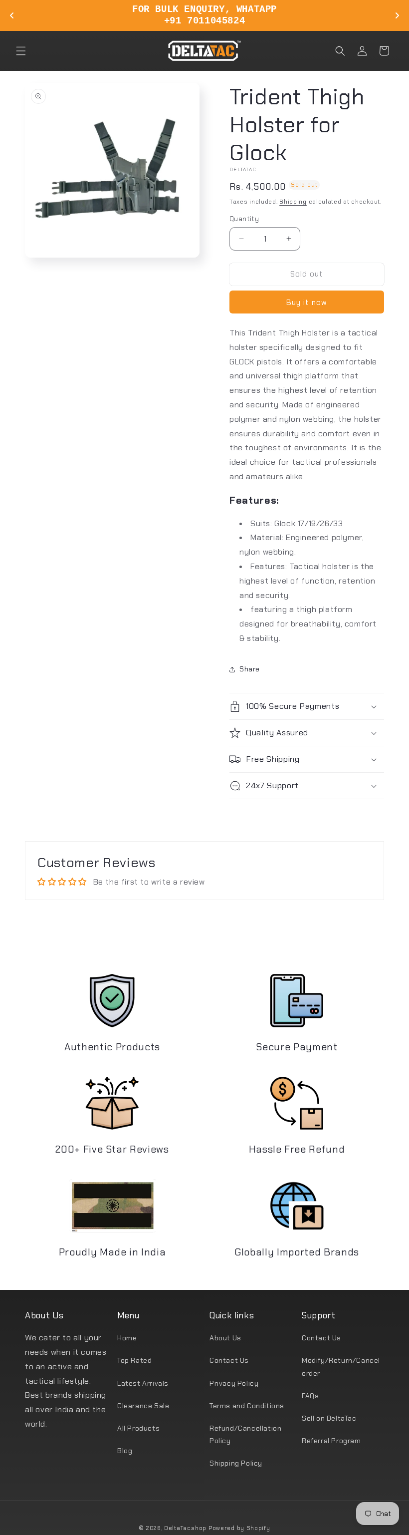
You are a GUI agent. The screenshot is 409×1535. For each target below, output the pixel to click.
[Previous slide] (12, 15)
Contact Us (229, 1360)
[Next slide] (397, 15)
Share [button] (249, 668)
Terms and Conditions (246, 1405)
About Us (225, 1337)
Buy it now (306, 302)
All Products (138, 1428)
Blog (124, 1450)
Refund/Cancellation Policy (245, 1434)
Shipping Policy (235, 1463)
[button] (21, 51)
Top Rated (134, 1360)
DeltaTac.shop (185, 1528)
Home (127, 1337)
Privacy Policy (233, 1383)
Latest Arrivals (143, 1383)
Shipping (293, 202)
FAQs (310, 1395)
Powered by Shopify (239, 1528)
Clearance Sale (143, 1405)
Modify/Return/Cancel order (341, 1366)
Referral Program (331, 1440)
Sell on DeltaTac (329, 1418)
